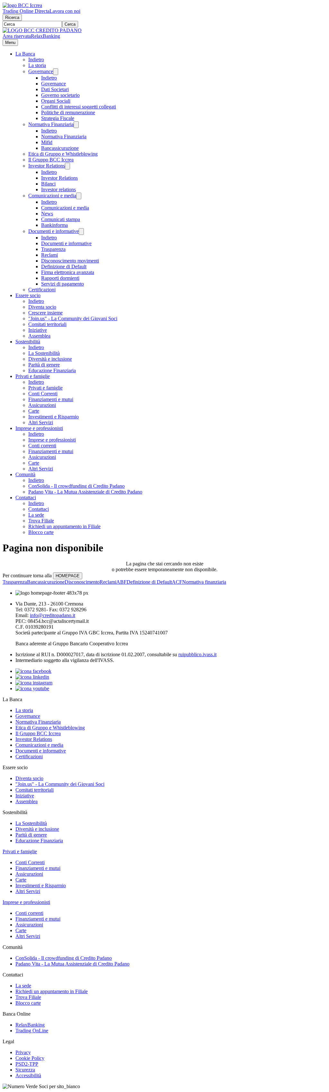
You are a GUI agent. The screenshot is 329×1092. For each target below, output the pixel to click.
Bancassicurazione (60, 148)
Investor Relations (46, 165)
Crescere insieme (45, 312)
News (47, 213)
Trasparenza (53, 249)
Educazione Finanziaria (52, 370)
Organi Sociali (55, 101)
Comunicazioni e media (52, 195)
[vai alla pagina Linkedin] (32, 677)
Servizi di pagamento (62, 284)
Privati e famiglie (32, 376)
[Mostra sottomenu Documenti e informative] (81, 231)
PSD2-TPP (26, 1064)
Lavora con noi (64, 11)
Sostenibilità (27, 341)
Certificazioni (42, 289)
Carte (33, 411)
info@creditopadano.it (52, 615)
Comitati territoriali (47, 324)
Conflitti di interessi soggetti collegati (78, 106)
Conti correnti (42, 445)
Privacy (23, 1052)
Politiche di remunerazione (68, 112)
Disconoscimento (82, 582)
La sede (36, 515)
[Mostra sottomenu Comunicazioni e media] (78, 196)
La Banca (25, 53)
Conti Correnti (43, 393)
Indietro (36, 59)
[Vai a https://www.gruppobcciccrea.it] (22, 5)
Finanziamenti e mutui (50, 399)
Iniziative (37, 330)
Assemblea (39, 336)
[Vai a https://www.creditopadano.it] (42, 30)
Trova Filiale (41, 520)
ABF (121, 582)
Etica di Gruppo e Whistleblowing (63, 154)
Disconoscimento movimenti (70, 260)
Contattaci (25, 497)
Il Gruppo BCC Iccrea (51, 159)
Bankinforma (54, 225)
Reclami (49, 255)
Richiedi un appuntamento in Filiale (64, 526)
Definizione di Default (63, 266)
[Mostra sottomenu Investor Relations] (67, 166)
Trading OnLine (31, 1030)
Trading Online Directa (26, 11)
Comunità (25, 474)
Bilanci (48, 183)
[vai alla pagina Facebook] (33, 671)
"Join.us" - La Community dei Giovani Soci (72, 318)
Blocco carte (41, 532)
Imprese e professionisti (39, 428)
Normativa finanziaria (204, 582)
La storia (37, 65)
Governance (40, 71)
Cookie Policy (29, 1058)
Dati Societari (55, 89)
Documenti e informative (53, 231)
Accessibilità (28, 1075)
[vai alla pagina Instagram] (33, 682)
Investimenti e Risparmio (53, 416)
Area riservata (17, 36)
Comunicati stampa (60, 219)
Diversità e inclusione (50, 359)
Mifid (46, 142)
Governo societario (60, 95)
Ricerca (12, 17)
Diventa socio (42, 307)
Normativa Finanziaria (51, 124)
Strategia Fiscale (57, 118)
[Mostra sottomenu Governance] (55, 71)
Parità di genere (44, 364)
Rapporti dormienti (60, 278)
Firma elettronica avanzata (67, 272)
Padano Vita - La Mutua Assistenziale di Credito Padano (85, 491)
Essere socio (27, 295)
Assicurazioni (42, 405)
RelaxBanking (45, 36)
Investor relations (58, 189)
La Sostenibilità (44, 353)
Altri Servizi (40, 422)
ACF (177, 582)
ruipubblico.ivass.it (197, 654)
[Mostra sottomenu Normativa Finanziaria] (76, 124)
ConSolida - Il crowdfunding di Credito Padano (76, 486)
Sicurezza (25, 1069)
